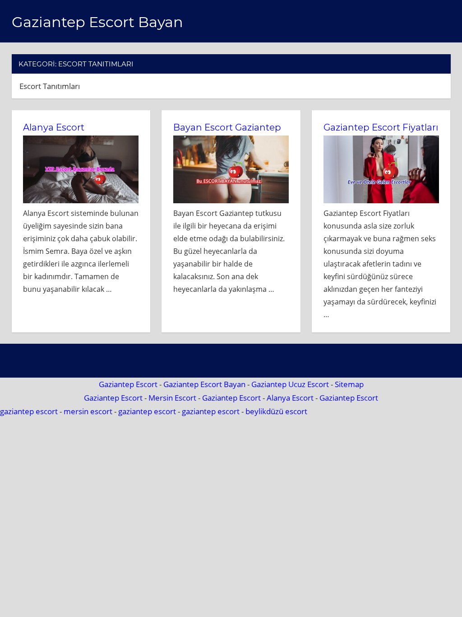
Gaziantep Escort (128, 384)
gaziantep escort (29, 411)
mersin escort (88, 411)
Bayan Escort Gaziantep (227, 127)
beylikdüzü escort (276, 411)
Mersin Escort (172, 398)
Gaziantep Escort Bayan (97, 22)
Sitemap (349, 384)
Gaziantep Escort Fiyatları (380, 127)
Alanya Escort (53, 127)
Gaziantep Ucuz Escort (290, 384)
